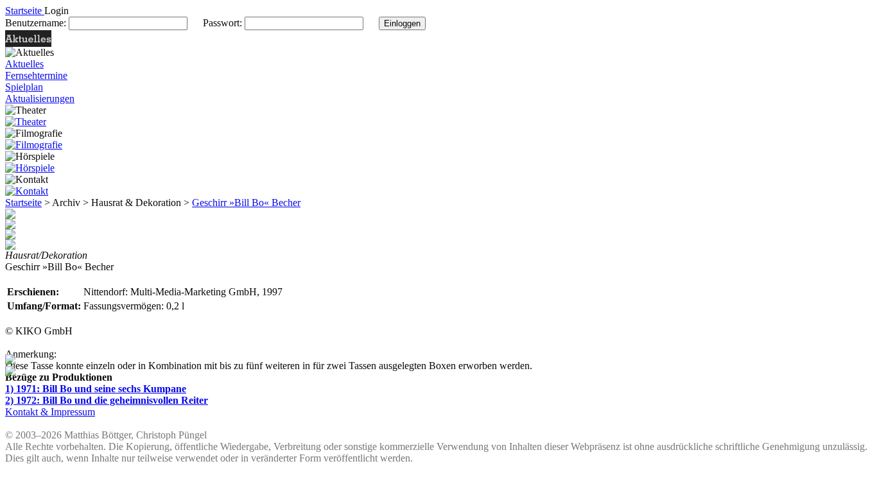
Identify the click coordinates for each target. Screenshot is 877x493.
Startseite (23, 202)
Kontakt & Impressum (50, 411)
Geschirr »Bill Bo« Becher (246, 202)
